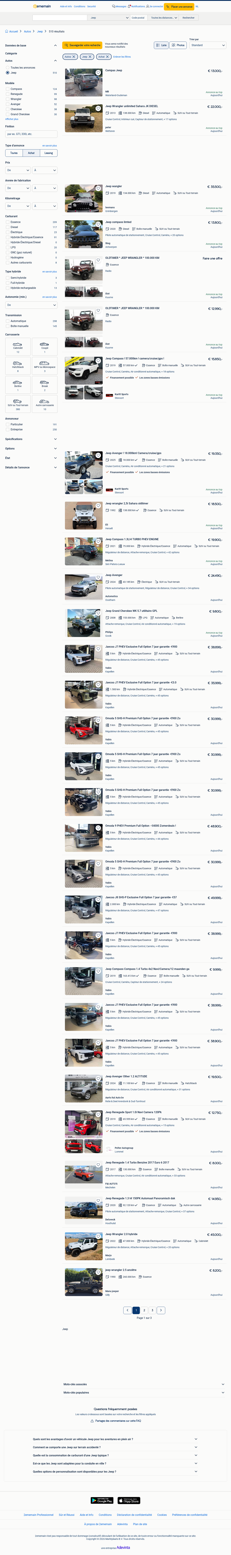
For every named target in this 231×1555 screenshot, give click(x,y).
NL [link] (197, 6)
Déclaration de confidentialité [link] (134, 1514)
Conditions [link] (79, 6)
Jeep (84, 56)
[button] (136, 6)
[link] (44, 6)
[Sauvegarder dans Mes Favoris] (98, 72)
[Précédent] (127, 1310)
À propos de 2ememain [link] (98, 1524)
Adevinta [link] (122, 1524)
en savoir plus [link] (49, 145)
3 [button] (152, 1310)
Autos (68, 56)
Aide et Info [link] (66, 6)
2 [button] (144, 1310)
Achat (31, 153)
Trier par (194, 39)
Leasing (49, 153)
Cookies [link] (162, 1514)
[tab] (161, 45)
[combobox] (59, 18)
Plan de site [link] (140, 1524)
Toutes (14, 153)
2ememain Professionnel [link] (38, 1514)
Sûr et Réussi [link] (66, 1514)
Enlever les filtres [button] (122, 56)
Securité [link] (91, 6)
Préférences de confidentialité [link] (189, 1514)
